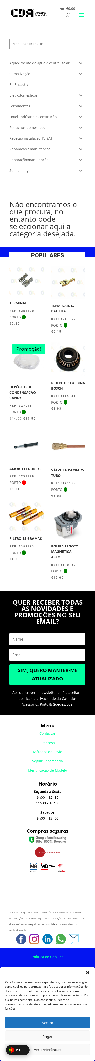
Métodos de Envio (47, 751)
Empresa (47, 742)
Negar (48, 1036)
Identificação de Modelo (47, 770)
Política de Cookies (47, 956)
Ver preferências (47, 1049)
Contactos (47, 733)
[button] (87, 972)
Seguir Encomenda (47, 761)
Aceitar (47, 1022)
